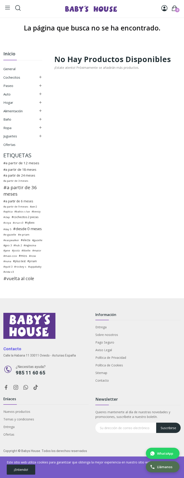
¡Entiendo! (21, 469)
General (9, 69)
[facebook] (6, 387)
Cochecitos (11, 77)
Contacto (102, 380)
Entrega (101, 327)
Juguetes (10, 136)
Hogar (8, 102)
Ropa (7, 127)
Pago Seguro (104, 342)
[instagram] (16, 387)
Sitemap (101, 373)
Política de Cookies (109, 365)
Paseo (8, 85)
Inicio (9, 54)
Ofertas (9, 144)
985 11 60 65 (30, 373)
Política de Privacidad (110, 357)
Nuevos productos (16, 411)
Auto (7, 94)
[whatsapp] (25, 387)
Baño (7, 119)
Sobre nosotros (106, 335)
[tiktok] (35, 387)
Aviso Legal (103, 350)
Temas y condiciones (18, 419)
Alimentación (13, 111)
